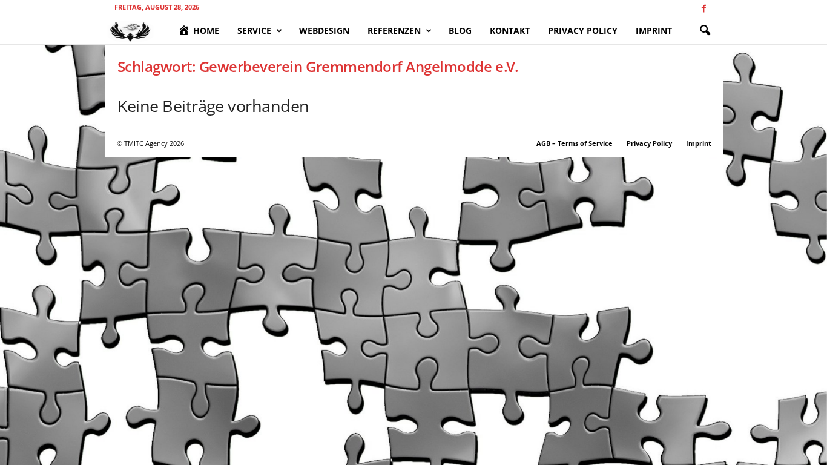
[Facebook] (704, 9)
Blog (460, 30)
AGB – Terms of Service (574, 143)
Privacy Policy (583, 30)
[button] (704, 31)
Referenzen (394, 30)
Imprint (654, 30)
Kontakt (510, 30)
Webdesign (324, 30)
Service (254, 30)
